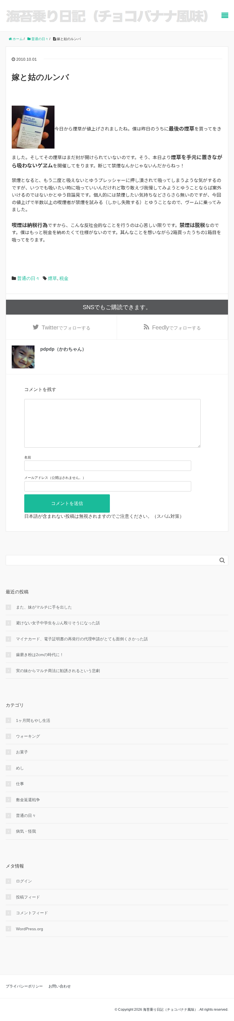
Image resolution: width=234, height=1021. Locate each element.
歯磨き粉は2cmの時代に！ (40, 654)
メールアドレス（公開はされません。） (55, 478)
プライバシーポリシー (24, 986)
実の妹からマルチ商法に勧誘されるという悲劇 (58, 670)
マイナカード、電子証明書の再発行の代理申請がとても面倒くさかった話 (82, 639)
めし (20, 768)
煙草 (52, 278)
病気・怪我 (26, 831)
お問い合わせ (60, 986)
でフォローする (66, 327)
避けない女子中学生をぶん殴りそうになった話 (58, 623)
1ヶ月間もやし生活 (33, 720)
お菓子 (22, 752)
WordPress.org (29, 929)
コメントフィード (32, 913)
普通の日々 (28, 278)
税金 (63, 278)
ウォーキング (28, 736)
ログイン (24, 881)
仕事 (20, 783)
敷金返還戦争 (28, 799)
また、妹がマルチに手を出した (44, 607)
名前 (27, 457)
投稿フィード (28, 897)
